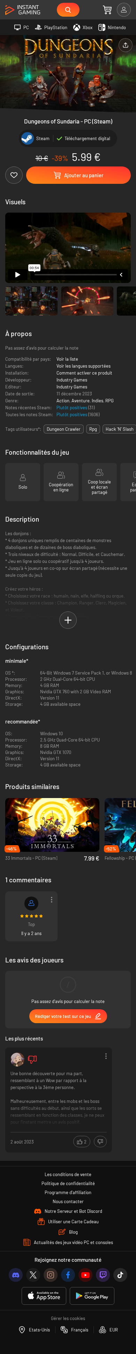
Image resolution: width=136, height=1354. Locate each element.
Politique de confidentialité (68, 1183)
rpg (93, 429)
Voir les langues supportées (83, 366)
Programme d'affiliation (68, 1192)
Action (62, 400)
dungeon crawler (64, 429)
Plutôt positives (72, 407)
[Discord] (16, 1275)
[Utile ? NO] (100, 1141)
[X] (33, 1275)
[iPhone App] (44, 1296)
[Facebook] (68, 1275)
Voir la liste (67, 359)
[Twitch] (103, 1275)
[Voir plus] (58, 1099)
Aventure (80, 400)
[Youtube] (85, 1275)
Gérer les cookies (68, 1318)
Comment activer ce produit (84, 373)
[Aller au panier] (107, 9)
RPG (109, 400)
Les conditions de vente (68, 1174)
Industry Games (71, 380)
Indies (97, 400)
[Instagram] (51, 1275)
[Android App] (92, 1296)
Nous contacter (68, 1201)
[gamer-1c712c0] (31, 903)
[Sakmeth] (17, 1059)
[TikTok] (120, 1275)
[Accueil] (22, 10)
